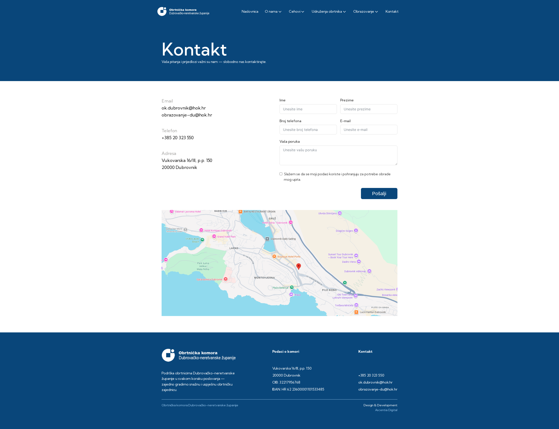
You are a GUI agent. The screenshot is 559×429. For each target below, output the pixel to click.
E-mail (345, 121)
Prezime (347, 100)
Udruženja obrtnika (327, 11)
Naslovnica (250, 11)
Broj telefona (290, 121)
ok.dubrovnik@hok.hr (184, 108)
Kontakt (392, 11)
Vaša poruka (290, 141)
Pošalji (379, 193)
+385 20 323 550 (178, 137)
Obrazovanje (363, 11)
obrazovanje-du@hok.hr (187, 115)
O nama (271, 11)
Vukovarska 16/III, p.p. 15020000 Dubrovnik (187, 164)
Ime (283, 100)
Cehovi (294, 11)
